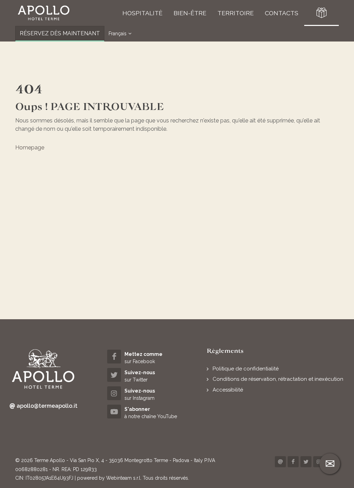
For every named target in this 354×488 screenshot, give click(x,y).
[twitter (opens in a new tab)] (305, 461)
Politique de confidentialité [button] (246, 369)
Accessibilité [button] (228, 390)
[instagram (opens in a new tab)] (318, 461)
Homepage (29, 147)
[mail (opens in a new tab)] (280, 461)
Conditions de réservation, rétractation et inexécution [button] (278, 379)
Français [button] (118, 33)
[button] (43, 13)
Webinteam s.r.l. (123, 478)
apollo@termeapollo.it (46, 406)
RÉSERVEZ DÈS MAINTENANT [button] (60, 33)
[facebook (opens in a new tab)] (293, 461)
